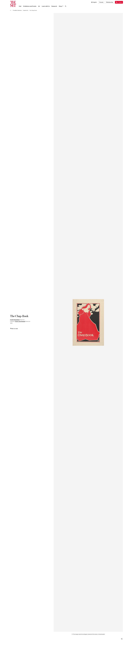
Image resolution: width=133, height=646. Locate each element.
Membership (109, 2)
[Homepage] (13, 4)
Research (54, 6)
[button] (121, 639)
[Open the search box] (65, 6)
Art (39, 6)
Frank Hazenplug (14, 319)
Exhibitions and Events (29, 6)
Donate (101, 2)
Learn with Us (46, 6)
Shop (60, 6)
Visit (20, 6)
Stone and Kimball (20, 321)
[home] (10, 10)
